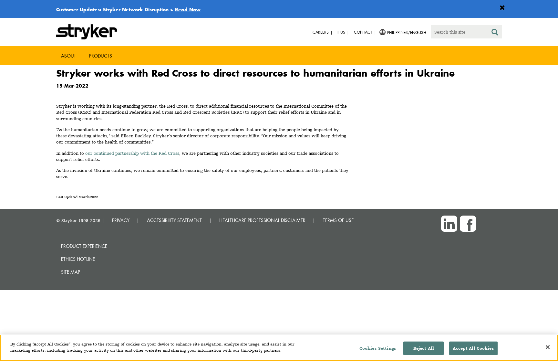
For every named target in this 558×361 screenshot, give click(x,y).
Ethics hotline (78, 259)
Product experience (84, 246)
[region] (279, 347)
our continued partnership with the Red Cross (132, 153)
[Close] (548, 347)
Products (100, 56)
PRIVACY (120, 220)
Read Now (188, 9)
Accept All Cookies (473, 348)
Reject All (423, 348)
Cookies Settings (377, 348)
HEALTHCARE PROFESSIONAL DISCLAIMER (262, 220)
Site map (70, 272)
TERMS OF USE (338, 220)
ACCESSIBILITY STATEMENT (174, 220)
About (68, 56)
